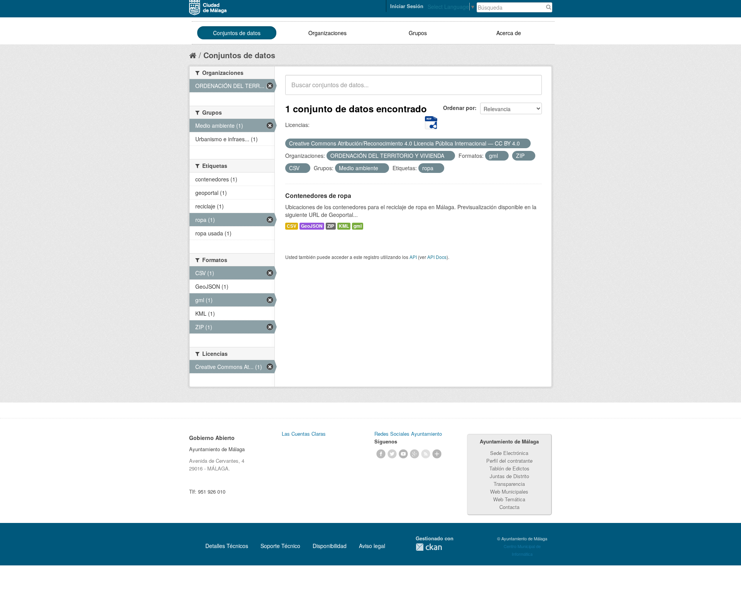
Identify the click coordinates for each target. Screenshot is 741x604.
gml (358, 226)
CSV (291, 226)
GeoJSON (312, 226)
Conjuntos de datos (237, 33)
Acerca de (508, 33)
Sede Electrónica (509, 453)
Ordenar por (459, 108)
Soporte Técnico (280, 546)
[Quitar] (524, 143)
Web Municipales (509, 491)
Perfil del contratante (509, 460)
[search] (530, 89)
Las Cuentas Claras (304, 433)
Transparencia (509, 483)
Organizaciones (327, 33)
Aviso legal (372, 546)
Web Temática (509, 499)
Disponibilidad (330, 546)
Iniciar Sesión (406, 6)
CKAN (429, 547)
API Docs (437, 257)
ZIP (330, 226)
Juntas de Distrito (509, 476)
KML (344, 226)
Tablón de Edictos (509, 468)
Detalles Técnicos (226, 546)
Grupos (418, 33)
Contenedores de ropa (318, 195)
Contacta (509, 507)
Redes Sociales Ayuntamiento (408, 433)
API (413, 257)
